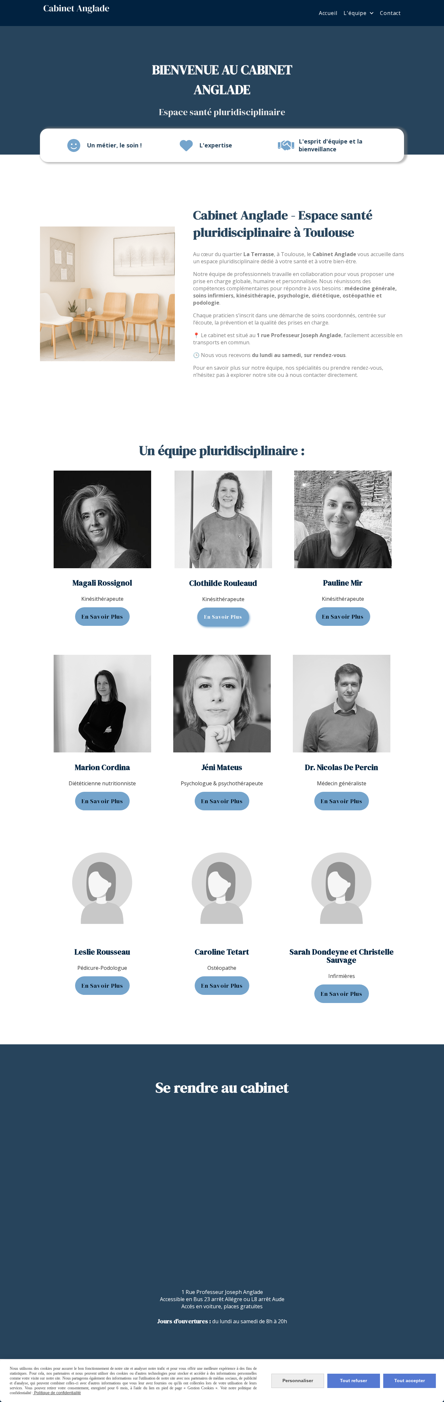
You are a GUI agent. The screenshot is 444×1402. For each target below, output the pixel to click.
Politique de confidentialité (57, 1393)
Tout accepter (409, 1380)
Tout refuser (353, 1380)
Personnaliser (297, 1380)
